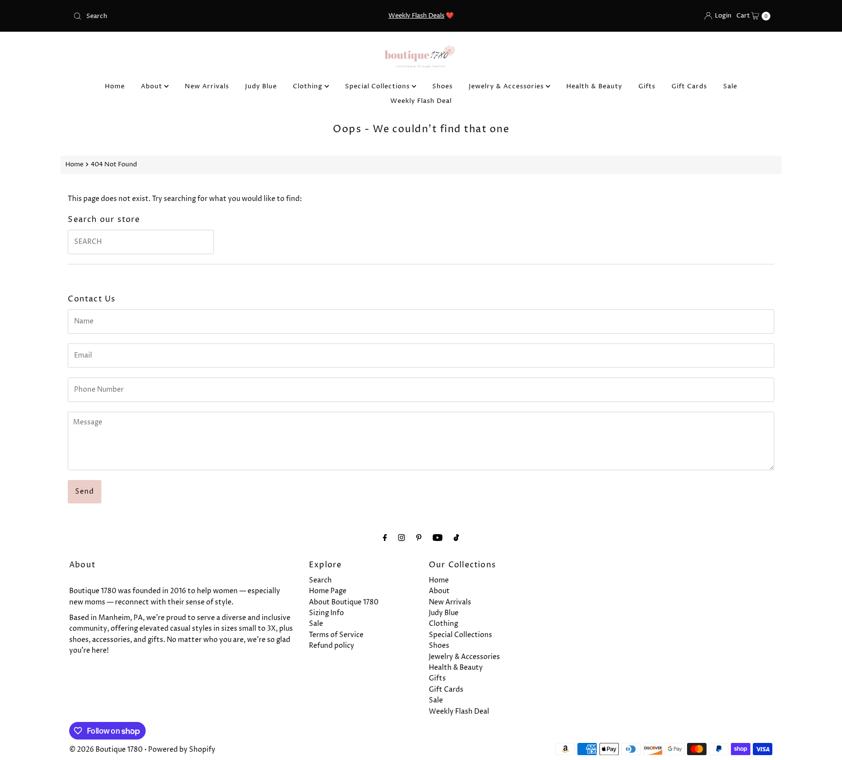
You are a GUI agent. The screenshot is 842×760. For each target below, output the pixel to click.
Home (115, 86)
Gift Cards (689, 86)
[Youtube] (437, 538)
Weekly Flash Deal (421, 101)
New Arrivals (207, 86)
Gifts (646, 86)
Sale (730, 86)
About (152, 86)
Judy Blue (261, 86)
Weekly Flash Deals (416, 15)
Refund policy (331, 645)
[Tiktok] (456, 538)
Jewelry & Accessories (507, 86)
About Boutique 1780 (344, 602)
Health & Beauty (594, 86)
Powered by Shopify (181, 749)
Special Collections (378, 86)
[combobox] (184, 16)
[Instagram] (401, 538)
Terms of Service (336, 635)
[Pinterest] (418, 538)
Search (320, 580)
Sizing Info (326, 613)
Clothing (309, 86)
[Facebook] (385, 538)
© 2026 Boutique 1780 (106, 749)
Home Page (327, 591)
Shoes (442, 86)
